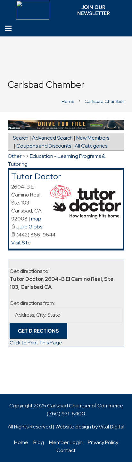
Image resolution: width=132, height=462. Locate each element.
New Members (92, 138)
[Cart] (125, 28)
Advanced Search (52, 138)
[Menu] (8, 28)
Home (21, 442)
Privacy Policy (103, 442)
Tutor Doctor (36, 176)
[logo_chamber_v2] (33, 10)
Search (21, 138)
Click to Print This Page (36, 342)
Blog (38, 442)
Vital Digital (111, 426)
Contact (66, 450)
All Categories (91, 145)
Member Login (66, 442)
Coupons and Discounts (43, 145)
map (36, 218)
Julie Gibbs (29, 226)
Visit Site (21, 242)
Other (14, 156)
